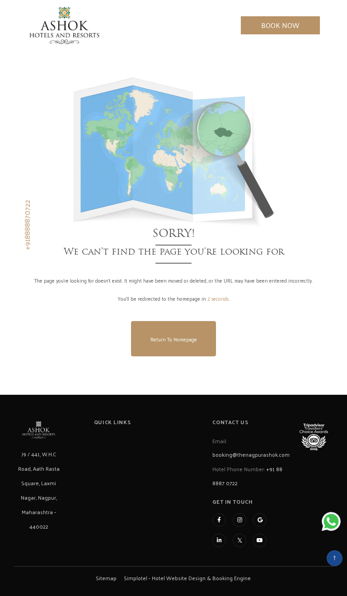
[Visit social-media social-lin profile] (219, 540)
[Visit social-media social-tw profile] (239, 540)
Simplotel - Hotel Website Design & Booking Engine (187, 577)
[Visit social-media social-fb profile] (219, 520)
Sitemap (106, 577)
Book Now (280, 25)
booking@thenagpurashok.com (251, 454)
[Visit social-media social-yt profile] (260, 540)
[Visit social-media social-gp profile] (260, 520)
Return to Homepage (173, 339)
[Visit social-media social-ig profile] (239, 520)
